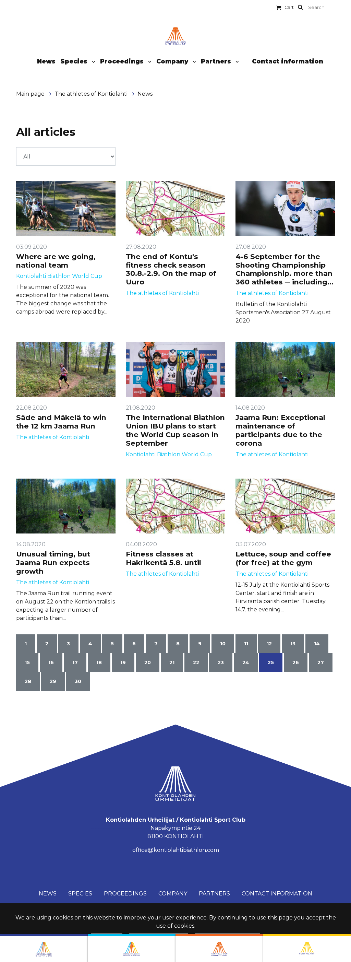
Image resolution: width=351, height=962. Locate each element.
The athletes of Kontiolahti (92, 94)
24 (245, 662)
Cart (289, 7)
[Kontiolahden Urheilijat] (219, 948)
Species (74, 61)
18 (99, 662)
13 (292, 643)
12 (269, 643)
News (46, 61)
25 (271, 662)
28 (28, 681)
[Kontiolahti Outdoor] (307, 948)
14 (317, 643)
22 (196, 662)
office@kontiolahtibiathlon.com (175, 850)
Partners (217, 61)
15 (27, 662)
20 (147, 662)
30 (78, 681)
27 (320, 662)
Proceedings (122, 61)
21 (171, 662)
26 (295, 662)
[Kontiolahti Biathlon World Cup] (132, 948)
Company (173, 61)
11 (246, 643)
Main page (31, 94)
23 (221, 662)
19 (123, 662)
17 (75, 662)
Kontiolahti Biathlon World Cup (59, 276)
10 (223, 643)
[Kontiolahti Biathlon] (44, 948)
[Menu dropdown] (92, 61)
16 (51, 662)
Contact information (287, 61)
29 (53, 681)
